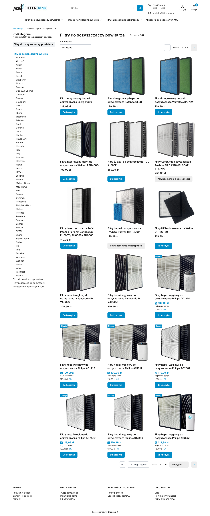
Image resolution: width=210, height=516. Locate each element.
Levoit (19, 168)
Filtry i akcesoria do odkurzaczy (29, 283)
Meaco (19, 179)
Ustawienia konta (68, 495)
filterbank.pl (18, 28)
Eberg (19, 113)
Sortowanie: (66, 41)
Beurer (19, 72)
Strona (176, 47)
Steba (19, 242)
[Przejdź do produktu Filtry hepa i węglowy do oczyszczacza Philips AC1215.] (81, 342)
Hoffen (19, 142)
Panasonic (21, 201)
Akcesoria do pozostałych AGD (28, 286)
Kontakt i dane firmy (165, 499)
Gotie (18, 131)
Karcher (20, 157)
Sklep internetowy (104, 512)
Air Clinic (20, 57)
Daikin (19, 105)
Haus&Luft (21, 138)
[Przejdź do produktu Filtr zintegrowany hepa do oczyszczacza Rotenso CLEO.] (128, 76)
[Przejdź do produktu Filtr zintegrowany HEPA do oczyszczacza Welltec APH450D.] (81, 139)
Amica (19, 65)
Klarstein (20, 161)
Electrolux (21, 116)
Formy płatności (115, 492)
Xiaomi (19, 275)
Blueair (19, 83)
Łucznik (20, 175)
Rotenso (20, 212)
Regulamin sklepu (21, 492)
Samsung (20, 220)
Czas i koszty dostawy (118, 495)
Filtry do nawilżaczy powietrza (28, 279)
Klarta (19, 164)
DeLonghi (21, 102)
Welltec (19, 264)
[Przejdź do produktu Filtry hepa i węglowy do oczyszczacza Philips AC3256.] (176, 412)
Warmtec (20, 257)
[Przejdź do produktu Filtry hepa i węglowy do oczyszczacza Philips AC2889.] (128, 412)
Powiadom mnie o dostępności (173, 178)
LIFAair (19, 172)
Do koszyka (69, 112)
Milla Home (21, 186)
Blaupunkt (21, 79)
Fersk (18, 124)
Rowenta (20, 216)
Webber (20, 260)
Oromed (20, 194)
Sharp (19, 235)
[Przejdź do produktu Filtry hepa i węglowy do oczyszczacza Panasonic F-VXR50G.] (128, 273)
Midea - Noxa (23, 183)
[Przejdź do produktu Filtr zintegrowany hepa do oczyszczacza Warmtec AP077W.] (176, 76)
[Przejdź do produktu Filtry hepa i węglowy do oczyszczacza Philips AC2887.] (81, 412)
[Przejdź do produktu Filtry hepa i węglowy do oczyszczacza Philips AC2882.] (176, 342)
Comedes (21, 94)
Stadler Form (22, 238)
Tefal (18, 249)
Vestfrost (20, 271)
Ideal (18, 150)
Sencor (19, 227)
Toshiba (20, 253)
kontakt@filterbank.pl (163, 13)
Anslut (19, 68)
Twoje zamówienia (69, 492)
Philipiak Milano (23, 205)
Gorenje (20, 127)
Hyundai (20, 146)
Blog (157, 492)
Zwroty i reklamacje (22, 495)
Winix (18, 268)
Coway (19, 98)
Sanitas (19, 223)
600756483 (159, 5)
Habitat (19, 135)
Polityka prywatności (165, 495)
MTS (18, 190)
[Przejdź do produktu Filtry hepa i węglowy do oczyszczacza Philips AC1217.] (128, 342)
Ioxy (18, 153)
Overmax (20, 198)
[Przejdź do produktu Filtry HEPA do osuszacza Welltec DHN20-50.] (176, 206)
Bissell (19, 76)
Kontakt (16, 499)
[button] (140, 8)
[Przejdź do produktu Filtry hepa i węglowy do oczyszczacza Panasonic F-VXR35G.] (81, 273)
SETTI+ (19, 231)
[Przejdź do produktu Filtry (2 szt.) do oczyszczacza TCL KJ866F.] (128, 139)
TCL (18, 246)
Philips (19, 209)
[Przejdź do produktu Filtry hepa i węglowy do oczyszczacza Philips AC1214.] (176, 273)
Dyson (19, 109)
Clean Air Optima (24, 90)
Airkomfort (21, 61)
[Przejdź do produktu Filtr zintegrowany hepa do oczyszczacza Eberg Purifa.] (81, 76)
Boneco (20, 87)
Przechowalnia (67, 499)
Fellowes (20, 120)
